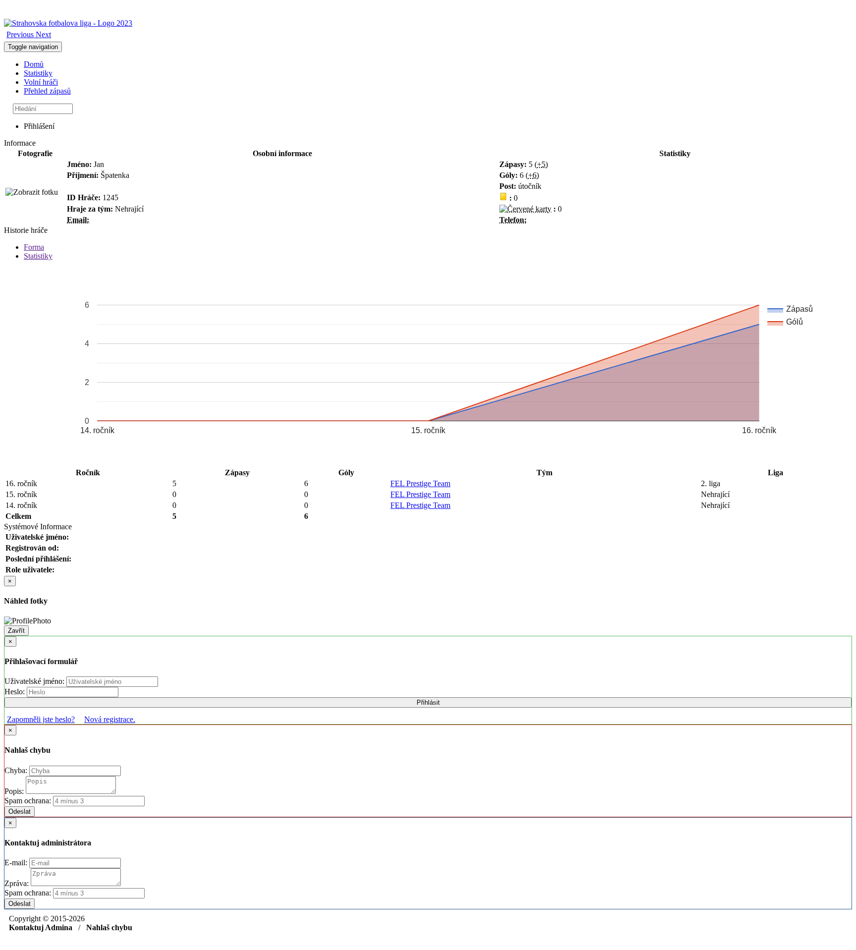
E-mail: (16, 862)
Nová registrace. (109, 719)
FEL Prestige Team (420, 483)
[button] (21, 34)
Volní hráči (41, 82)
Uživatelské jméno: (35, 681)
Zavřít (16, 630)
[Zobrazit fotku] (31, 192)
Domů (34, 64)
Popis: (15, 791)
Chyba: (16, 770)
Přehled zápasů (47, 91)
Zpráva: (17, 883)
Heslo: (15, 691)
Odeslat (19, 811)
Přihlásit (428, 702)
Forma (34, 247)
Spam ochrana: (27, 800)
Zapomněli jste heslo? (41, 719)
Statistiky (38, 73)
